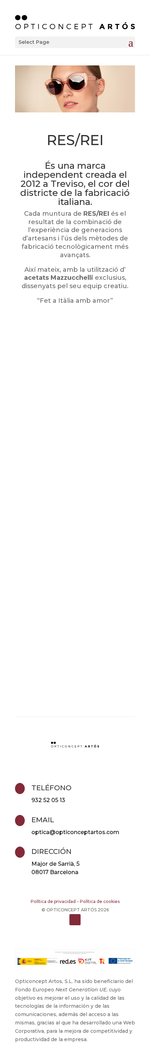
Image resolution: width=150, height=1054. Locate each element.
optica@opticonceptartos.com (75, 832)
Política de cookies (100, 901)
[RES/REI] (75, 444)
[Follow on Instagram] (75, 919)
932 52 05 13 (48, 800)
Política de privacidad (53, 901)
